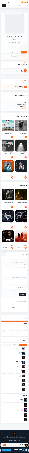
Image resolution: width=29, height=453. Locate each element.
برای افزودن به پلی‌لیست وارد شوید (14, 58)
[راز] (21, 125)
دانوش (25, 10)
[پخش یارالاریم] (12, 207)
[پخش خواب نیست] (12, 157)
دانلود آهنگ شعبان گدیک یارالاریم (8, 202)
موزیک (19, 440)
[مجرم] (21, 236)
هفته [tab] (23, 344)
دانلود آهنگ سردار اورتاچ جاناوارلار (22, 223)
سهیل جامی (12, 245)
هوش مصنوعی (15, 440)
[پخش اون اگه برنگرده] (25, 207)
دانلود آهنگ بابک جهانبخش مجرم (22, 244)
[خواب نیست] (8, 145)
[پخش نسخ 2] (12, 227)
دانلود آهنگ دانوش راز (23, 133)
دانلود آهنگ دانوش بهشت (23, 153)
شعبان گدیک (11, 203)
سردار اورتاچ (25, 225)
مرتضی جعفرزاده (11, 225)
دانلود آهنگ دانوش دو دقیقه (9, 133)
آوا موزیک (27, 10)
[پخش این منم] (25, 177)
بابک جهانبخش (25, 245)
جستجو (4, 5)
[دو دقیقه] (8, 125)
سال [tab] (5, 344)
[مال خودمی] (8, 166)
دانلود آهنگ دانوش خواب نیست (8, 153)
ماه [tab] (14, 344)
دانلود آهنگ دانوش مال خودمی (8, 173)
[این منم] (21, 166)
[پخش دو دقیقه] (12, 137)
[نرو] (8, 236)
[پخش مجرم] (25, 248)
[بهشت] (21, 145)
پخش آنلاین (23, 52)
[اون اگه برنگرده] (21, 194)
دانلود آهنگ (16, 52)
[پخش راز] (25, 137)
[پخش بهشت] (25, 157)
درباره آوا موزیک (11, 440)
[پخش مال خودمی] (12, 177)
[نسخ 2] (8, 216)
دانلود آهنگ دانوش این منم (23, 173)
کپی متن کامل (25, 97)
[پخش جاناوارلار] (25, 227)
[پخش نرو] (12, 248)
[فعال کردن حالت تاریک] (8, 2)
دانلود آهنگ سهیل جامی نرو (9, 244)
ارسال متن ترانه (4, 52)
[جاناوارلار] (21, 216)
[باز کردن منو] (2, 2)
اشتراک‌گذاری (13, 55)
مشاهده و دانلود (18, 157)
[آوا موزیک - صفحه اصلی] (24, 2)
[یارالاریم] (8, 194)
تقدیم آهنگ (9, 52)
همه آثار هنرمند (5, 115)
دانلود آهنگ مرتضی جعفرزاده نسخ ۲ (8, 223)
